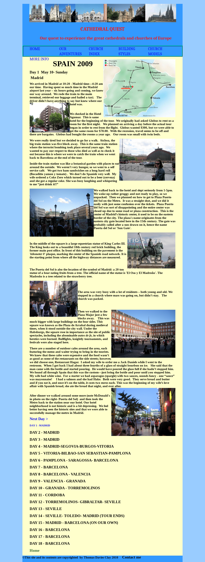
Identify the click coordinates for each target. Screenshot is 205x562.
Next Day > (39, 419)
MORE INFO (39, 59)
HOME (35, 49)
